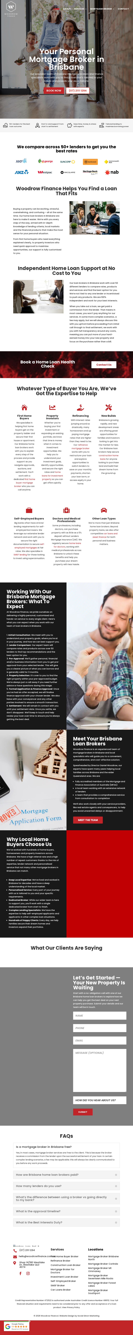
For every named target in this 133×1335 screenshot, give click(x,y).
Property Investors (52, 417)
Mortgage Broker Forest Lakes (102, 1284)
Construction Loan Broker (66, 1265)
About (67, 9)
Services (79, 9)
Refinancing (80, 416)
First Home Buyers (24, 417)
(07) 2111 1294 (78, 90)
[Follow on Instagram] (28, 1273)
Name (99, 1016)
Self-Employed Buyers (29, 518)
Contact (123, 9)
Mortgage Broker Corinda (103, 1263)
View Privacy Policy (71, 1307)
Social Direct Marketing (88, 1316)
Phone (99, 1028)
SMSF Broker (58, 1285)
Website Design (67, 1316)
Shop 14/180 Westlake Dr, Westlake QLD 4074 (32, 1265)
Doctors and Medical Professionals (66, 520)
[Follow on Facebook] (20, 1273)
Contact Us (103, 365)
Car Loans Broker (61, 1289)
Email (99, 1041)
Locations (95, 1249)
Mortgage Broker (101, 9)
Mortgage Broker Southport (98, 1292)
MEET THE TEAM (88, 820)
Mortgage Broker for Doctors (62, 1271)
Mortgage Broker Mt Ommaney (100, 1269)
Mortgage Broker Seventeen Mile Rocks (100, 1277)
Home (56, 9)
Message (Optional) (99, 1070)
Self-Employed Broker (63, 1281)
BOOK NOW (53, 90)
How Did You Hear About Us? (99, 1100)
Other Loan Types (104, 518)
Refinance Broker (60, 1260)
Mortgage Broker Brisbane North (103, 1258)
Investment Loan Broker (64, 1276)
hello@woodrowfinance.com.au (37, 1256)
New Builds (108, 416)
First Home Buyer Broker (64, 1256)
